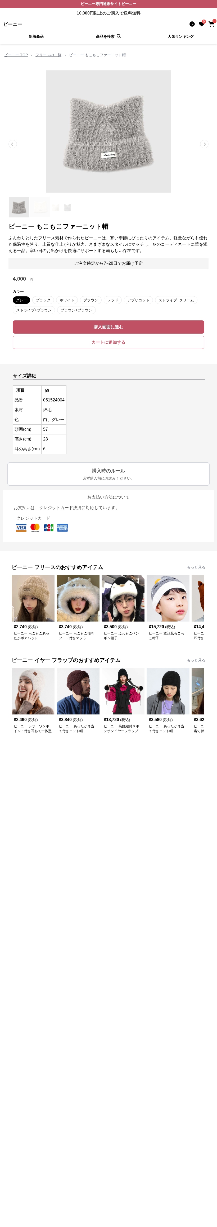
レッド (112, 300)
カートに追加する (108, 342)
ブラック (43, 300)
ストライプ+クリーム (176, 300)
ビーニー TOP (16, 55)
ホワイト (67, 300)
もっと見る (196, 567)
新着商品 (36, 36)
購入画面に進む (108, 327)
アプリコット (138, 300)
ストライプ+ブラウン (34, 310)
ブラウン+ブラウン (76, 310)
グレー (21, 300)
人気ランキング (181, 36)
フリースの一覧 (48, 55)
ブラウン (90, 300)
